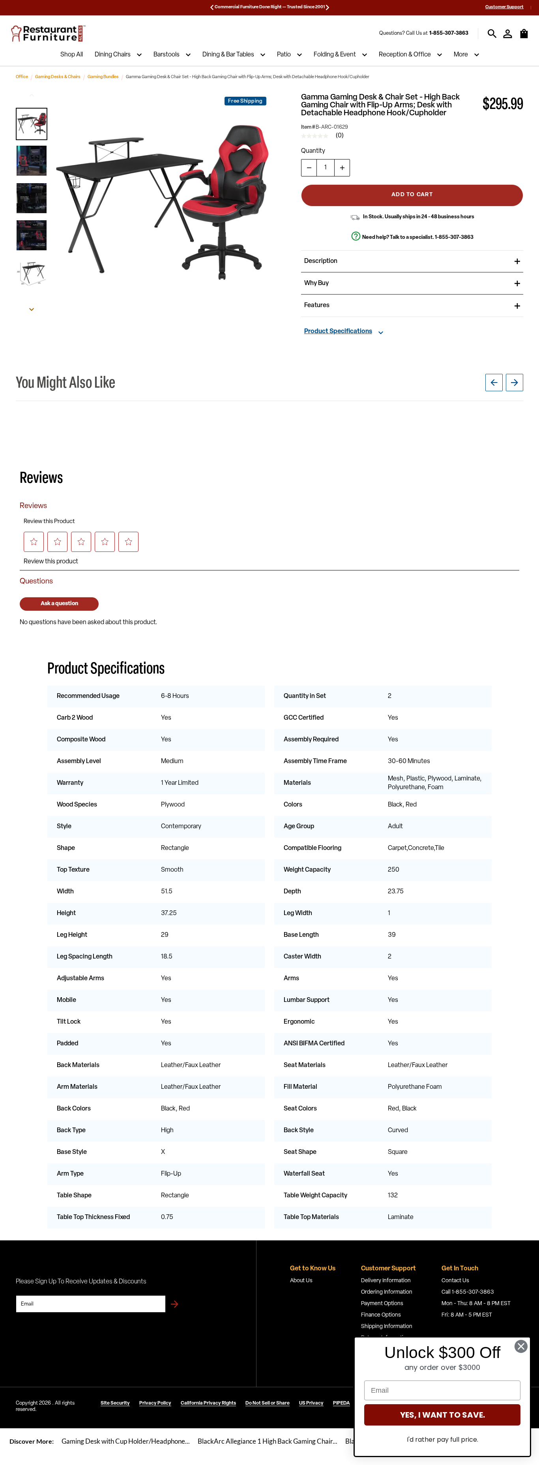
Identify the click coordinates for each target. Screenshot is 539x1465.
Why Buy (316, 283)
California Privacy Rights (208, 1403)
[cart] (524, 37)
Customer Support (504, 7)
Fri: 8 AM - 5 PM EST (467, 1315)
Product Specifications (338, 331)
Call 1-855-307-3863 (468, 1292)
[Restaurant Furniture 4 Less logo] (48, 33)
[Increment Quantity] (342, 167)
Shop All (71, 55)
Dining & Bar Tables (228, 55)
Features (316, 305)
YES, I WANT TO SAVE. (442, 1414)
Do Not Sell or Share (267, 1403)
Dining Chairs (113, 55)
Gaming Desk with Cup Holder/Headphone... (126, 1441)
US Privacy (311, 1403)
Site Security (115, 1403)
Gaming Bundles (103, 77)
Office (22, 77)
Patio (284, 55)
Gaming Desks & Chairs (57, 77)
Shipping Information (386, 1327)
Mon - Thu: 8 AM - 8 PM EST (476, 1304)
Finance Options (381, 1315)
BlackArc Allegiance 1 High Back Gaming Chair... (267, 1441)
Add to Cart (412, 195)
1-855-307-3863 (448, 33)
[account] (507, 33)
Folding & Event (335, 55)
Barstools (166, 55)
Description (320, 261)
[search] (492, 33)
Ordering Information (386, 1292)
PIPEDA (341, 1403)
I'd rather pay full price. (442, 1439)
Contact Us (455, 1281)
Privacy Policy (155, 1403)
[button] (31, 124)
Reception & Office (405, 55)
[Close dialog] (521, 1346)
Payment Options (382, 1304)
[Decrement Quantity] (309, 167)
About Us (301, 1281)
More (461, 55)
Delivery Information (386, 1281)
